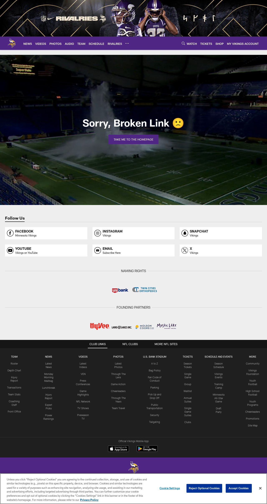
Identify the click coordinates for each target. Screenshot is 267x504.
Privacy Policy (89, 499)
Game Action (118, 384)
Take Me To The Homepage (133, 139)
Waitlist (188, 391)
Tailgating (154, 421)
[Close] (260, 488)
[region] (133, 488)
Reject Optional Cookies (204, 488)
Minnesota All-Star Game (218, 398)
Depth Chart (14, 370)
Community (252, 363)
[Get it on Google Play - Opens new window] (147, 451)
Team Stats (14, 394)
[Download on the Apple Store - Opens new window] (118, 449)
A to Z (154, 363)
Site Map (253, 425)
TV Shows (83, 408)
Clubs (187, 422)
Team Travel (118, 408)
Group (187, 384)
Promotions (252, 418)
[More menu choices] (127, 43)
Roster (14, 363)
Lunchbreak (48, 387)
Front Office (14, 411)
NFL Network (83, 401)
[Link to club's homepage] (12, 43)
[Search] (183, 43)
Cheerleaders (118, 391)
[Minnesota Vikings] (133, 468)
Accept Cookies (239, 488)
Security (154, 415)
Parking (154, 387)
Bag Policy (155, 370)
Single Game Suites (187, 412)
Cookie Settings (170, 488)
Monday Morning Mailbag (48, 377)
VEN (83, 373)
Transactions (14, 387)
